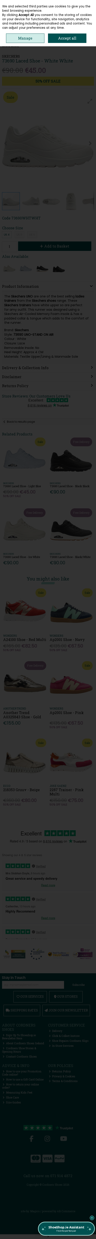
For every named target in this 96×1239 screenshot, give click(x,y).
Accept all (67, 38)
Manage (25, 38)
